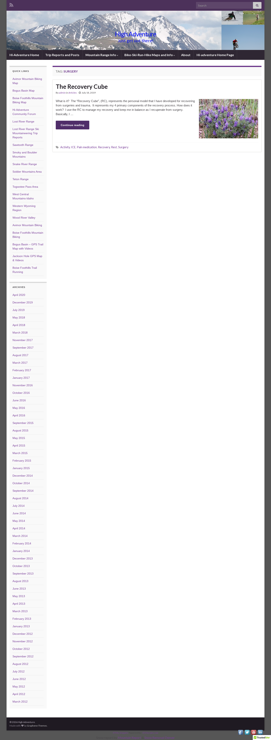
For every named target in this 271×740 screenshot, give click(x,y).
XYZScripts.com (150, 732)
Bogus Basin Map (23, 90)
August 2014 (20, 498)
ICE (73, 147)
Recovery (104, 147)
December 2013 (22, 558)
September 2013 (23, 573)
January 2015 (21, 468)
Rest (114, 147)
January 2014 (21, 551)
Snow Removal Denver (159, 737)
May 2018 (18, 317)
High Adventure (135, 34)
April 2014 (18, 528)
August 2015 (20, 430)
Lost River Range (23, 121)
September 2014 (23, 490)
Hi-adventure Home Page (215, 55)
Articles (72, 92)
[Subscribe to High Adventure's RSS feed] (11, 4)
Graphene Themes (37, 725)
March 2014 (20, 535)
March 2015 (20, 453)
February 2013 (21, 618)
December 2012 (22, 633)
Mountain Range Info (101, 55)
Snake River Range (24, 164)
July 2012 (18, 671)
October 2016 (21, 392)
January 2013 (21, 626)
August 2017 (20, 355)
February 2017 (21, 370)
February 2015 (21, 460)
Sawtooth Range (22, 144)
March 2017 (20, 362)
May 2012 (18, 686)
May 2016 (18, 407)
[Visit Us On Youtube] (253, 732)
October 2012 (21, 648)
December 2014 (22, 475)
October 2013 (21, 566)
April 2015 (18, 445)
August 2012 (20, 663)
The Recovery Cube (82, 86)
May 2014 (18, 520)
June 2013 (19, 588)
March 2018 (20, 332)
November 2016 (22, 385)
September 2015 (23, 422)
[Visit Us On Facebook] (240, 732)
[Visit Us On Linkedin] (260, 732)
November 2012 (22, 641)
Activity (65, 147)
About (185, 55)
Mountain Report (129, 737)
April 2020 (18, 294)
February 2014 (21, 543)
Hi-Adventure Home (24, 55)
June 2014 (19, 513)
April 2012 (18, 694)
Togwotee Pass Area (25, 186)
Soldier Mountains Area (27, 171)
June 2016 (19, 400)
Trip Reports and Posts (62, 55)
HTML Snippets (120, 732)
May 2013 (18, 596)
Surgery (123, 147)
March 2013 (20, 611)
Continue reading (72, 125)
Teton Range (20, 179)
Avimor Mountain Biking (27, 225)
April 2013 (18, 603)
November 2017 (22, 340)
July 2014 (18, 505)
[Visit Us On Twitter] (247, 732)
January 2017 (21, 377)
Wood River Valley (23, 217)
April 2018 (18, 325)
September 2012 (23, 656)
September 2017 (23, 347)
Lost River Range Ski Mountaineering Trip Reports (25, 133)
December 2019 (22, 302)
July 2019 (18, 310)
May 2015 (18, 438)
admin (62, 92)
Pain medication (87, 147)
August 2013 (20, 581)
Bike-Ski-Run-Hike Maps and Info (148, 55)
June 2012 (19, 679)
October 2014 (21, 483)
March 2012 (20, 701)
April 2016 (18, 415)
